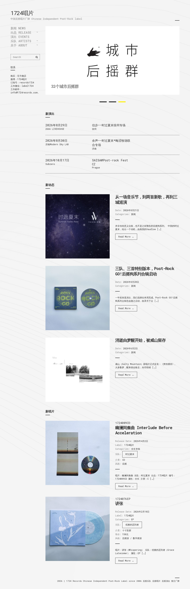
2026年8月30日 (56, 140)
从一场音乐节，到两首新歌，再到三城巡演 (146, 199)
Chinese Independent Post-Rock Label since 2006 (113, 581)
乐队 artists (21, 41)
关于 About (19, 45)
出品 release (21, 32)
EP (132, 519)
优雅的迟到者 (132, 524)
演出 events (20, 37)
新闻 (133, 214)
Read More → (126, 236)
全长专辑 (135, 448)
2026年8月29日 (56, 125)
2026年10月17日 (57, 160)
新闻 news (18, 28)
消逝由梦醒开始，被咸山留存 (140, 340)
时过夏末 (129, 454)
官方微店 (21, 75)
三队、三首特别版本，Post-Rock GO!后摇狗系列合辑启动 (144, 271)
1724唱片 (22, 13)
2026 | (61, 581)
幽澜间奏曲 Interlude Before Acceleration (143, 430)
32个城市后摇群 (65, 86)
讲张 (119, 503)
